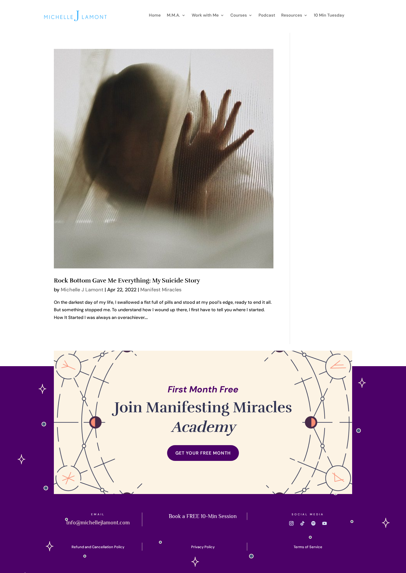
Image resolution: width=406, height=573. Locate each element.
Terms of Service (308, 547)
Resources (291, 15)
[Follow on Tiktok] (302, 523)
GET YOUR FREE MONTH (203, 453)
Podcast (267, 15)
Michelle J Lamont (82, 289)
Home (155, 15)
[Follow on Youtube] (324, 523)
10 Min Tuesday (329, 15)
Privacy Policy (203, 547)
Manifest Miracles (160, 289)
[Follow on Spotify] (313, 523)
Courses (238, 15)
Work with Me (205, 15)
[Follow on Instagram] (291, 523)
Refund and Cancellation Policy (98, 547)
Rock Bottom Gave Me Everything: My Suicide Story (127, 280)
